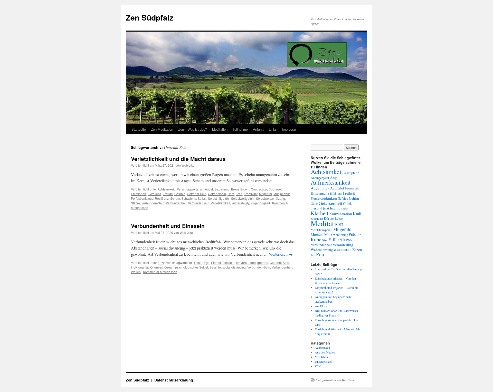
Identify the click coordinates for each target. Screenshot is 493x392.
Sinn (325, 240)
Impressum (290, 129)
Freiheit (349, 193)
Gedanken (328, 198)
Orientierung (339, 234)
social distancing (234, 267)
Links (273, 129)
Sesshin (215, 267)
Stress (345, 239)
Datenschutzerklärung (173, 380)
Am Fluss (321, 306)
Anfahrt (258, 129)
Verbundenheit (176, 203)
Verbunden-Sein (152, 203)
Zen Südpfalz (149, 17)
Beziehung (222, 189)
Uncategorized (323, 361)
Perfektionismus (142, 198)
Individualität (140, 267)
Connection (259, 189)
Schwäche (189, 198)
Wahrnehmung (322, 249)
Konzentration (340, 213)
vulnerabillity (240, 203)
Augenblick (320, 187)
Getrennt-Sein (196, 194)
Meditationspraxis (322, 230)
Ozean (169, 267)
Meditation (219, 129)
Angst (209, 189)
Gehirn (354, 198)
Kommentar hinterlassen (160, 272)
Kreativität (251, 194)
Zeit (313, 255)
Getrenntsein (217, 194)
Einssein (228, 262)
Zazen (357, 249)
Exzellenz (154, 194)
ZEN (161, 262)
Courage (275, 189)
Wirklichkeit (343, 249)
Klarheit (319, 213)
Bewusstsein (352, 188)
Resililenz (162, 198)
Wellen (136, 272)
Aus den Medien (325, 352)
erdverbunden (246, 262)
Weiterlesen (281, 254)
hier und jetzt (320, 208)
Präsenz (355, 234)
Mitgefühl (265, 194)
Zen (320, 254)
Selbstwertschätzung (270, 198)
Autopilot (337, 188)
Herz (230, 194)
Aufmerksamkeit (330, 182)
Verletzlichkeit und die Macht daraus (178, 158)
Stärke (135, 203)
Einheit (216, 262)
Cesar (198, 262)
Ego (207, 262)
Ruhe (316, 239)
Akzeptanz (351, 172)
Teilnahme (240, 129)
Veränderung (343, 244)
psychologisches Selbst (191, 267)
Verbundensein (198, 203)
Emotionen (138, 194)
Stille (334, 239)
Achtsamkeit (166, 189)
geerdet (262, 262)
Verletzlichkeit (220, 203)
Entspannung (320, 193)
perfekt (285, 194)
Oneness (156, 267)
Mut (276, 194)
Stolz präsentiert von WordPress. (336, 380)
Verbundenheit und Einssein (168, 226)
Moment (317, 234)
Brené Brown (240, 189)
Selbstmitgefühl (219, 198)
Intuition (336, 208)
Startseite (138, 129)
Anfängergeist (320, 177)
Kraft (239, 194)
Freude (168, 194)
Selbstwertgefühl (242, 198)
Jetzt (345, 208)
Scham (175, 198)
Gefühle (179, 194)
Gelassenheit (330, 203)
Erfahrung (336, 193)
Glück (347, 203)
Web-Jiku (188, 165)
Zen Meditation (162, 129)
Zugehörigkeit (260, 203)
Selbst (202, 198)
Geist (314, 203)
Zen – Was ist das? (192, 129)
